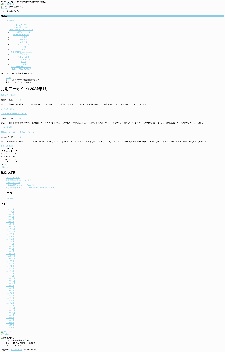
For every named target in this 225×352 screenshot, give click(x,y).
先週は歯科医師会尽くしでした (14, 114)
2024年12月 (10, 254)
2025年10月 (10, 232)
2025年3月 (10, 249)
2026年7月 (10, 209)
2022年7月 (10, 320)
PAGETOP (5, 334)
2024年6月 (10, 266)
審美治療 (23, 40)
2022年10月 (10, 313)
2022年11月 (10, 310)
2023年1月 (10, 305)
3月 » (10, 167)
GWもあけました (13, 183)
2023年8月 (10, 288)
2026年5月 (10, 214)
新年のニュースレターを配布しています (18, 132)
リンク (23, 64)
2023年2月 (10, 303)
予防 (23, 49)
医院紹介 (23, 54)
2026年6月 (10, 212)
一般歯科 (23, 37)
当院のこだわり (23, 32)
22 (2, 162)
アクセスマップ (23, 59)
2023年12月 (10, 278)
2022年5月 (10, 325)
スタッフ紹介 (23, 57)
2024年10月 (10, 259)
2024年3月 (10, 273)
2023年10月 (10, 283)
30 (5, 164)
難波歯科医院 (16, 350)
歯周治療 (23, 42)
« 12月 (3, 167)
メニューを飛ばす (8, 20)
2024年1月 (10, 276)
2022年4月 (10, 328)
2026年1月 (10, 224)
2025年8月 (10, 236)
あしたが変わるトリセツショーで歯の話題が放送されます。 (31, 188)
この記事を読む (7, 109)
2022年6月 (10, 323)
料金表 (23, 62)
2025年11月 (10, 229)
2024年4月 (10, 271)
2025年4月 (10, 246)
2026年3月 (10, 219)
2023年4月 (10, 298)
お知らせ (17, 100)
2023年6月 (10, 293)
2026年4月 (10, 217)
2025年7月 (10, 239)
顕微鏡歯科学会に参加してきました (21, 185)
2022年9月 (10, 315)
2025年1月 (10, 251)
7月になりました (13, 178)
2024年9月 (10, 261)
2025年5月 (10, 244)
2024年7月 (10, 264)
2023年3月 (10, 300)
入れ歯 (23, 47)
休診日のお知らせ (8, 95)
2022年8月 (10, 318)
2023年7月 (10, 291)
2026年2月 (10, 222)
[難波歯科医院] (7, 4)
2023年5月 (10, 296)
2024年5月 (10, 268)
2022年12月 (10, 308)
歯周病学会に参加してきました (19, 180)
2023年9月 (10, 286)
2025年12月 (10, 227)
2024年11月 (10, 256)
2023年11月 (10, 281)
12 (12, 157)
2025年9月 (10, 234)
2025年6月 (10, 241)
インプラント (23, 44)
